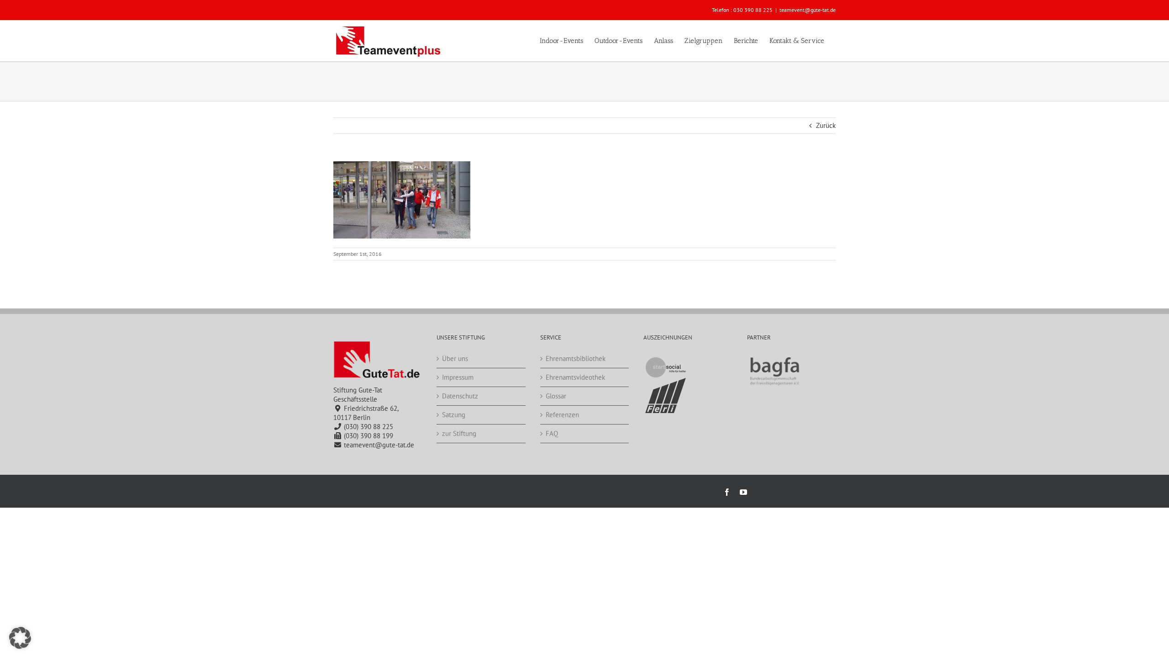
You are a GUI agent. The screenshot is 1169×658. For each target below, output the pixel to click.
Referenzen (562, 414)
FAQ (552, 433)
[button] (20, 638)
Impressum (458, 377)
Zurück (826, 125)
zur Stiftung (459, 433)
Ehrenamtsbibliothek (576, 358)
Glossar (556, 396)
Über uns (455, 358)
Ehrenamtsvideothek (575, 377)
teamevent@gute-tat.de (807, 9)
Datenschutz (460, 396)
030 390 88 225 (753, 9)
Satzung (453, 414)
